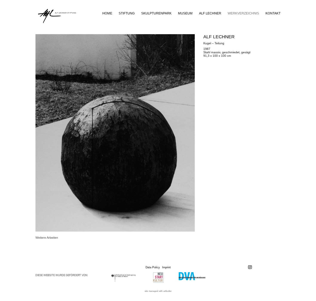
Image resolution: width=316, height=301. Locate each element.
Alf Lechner (210, 13)
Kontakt (273, 13)
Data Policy (153, 267)
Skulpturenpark (156, 13)
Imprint (166, 267)
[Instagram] (250, 267)
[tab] (46, 237)
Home (107, 13)
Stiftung (127, 13)
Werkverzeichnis (243, 13)
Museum (185, 13)
